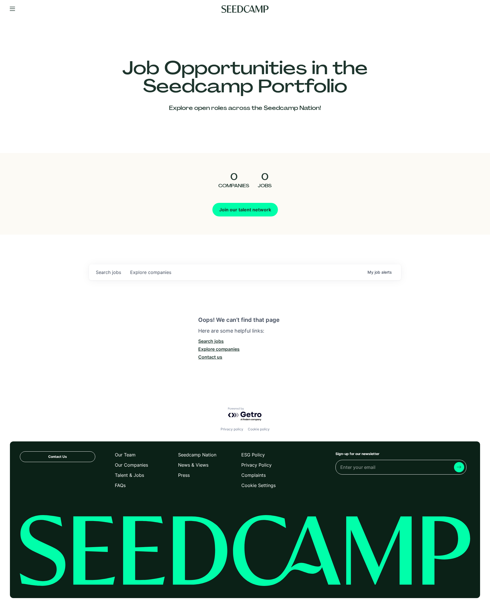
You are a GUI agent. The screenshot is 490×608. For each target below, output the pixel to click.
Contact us (210, 357)
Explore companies (219, 349)
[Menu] (12, 9)
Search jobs (211, 341)
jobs (108, 272)
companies (150, 272)
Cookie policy (259, 429)
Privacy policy (232, 429)
